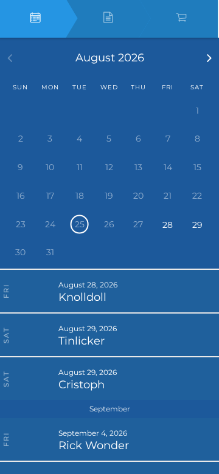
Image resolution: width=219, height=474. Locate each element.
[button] (209, 58)
